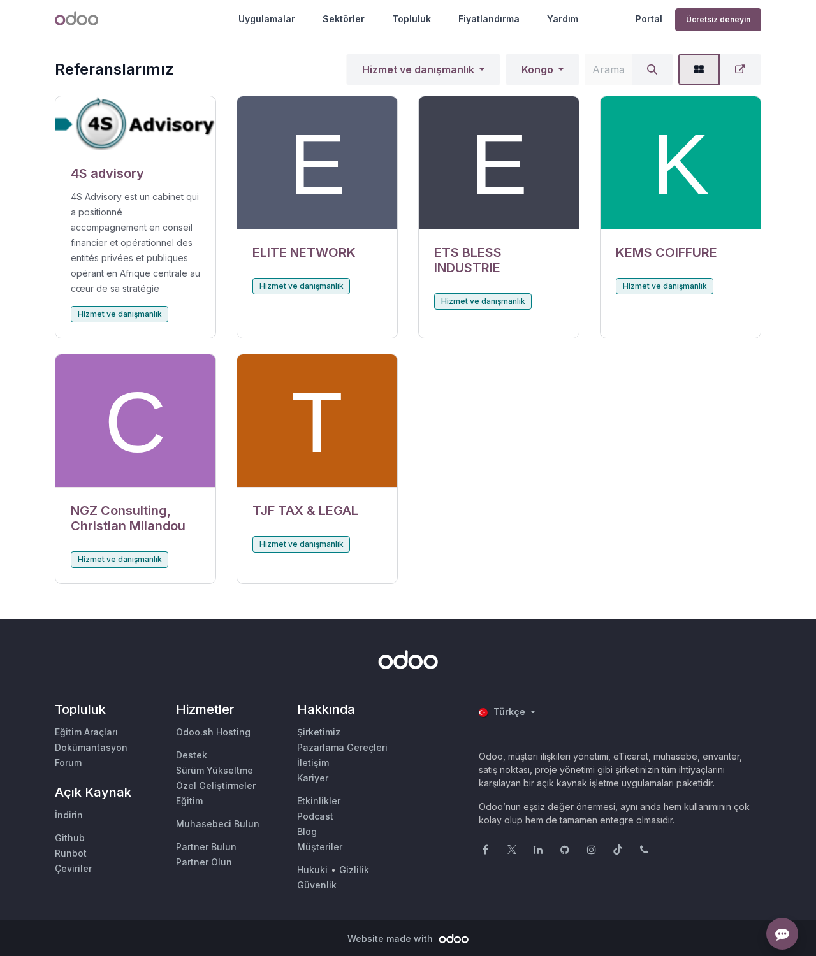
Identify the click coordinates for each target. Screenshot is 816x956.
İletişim (313, 762)
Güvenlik (317, 885)
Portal (649, 18)
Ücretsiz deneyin (718, 19)
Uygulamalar (266, 18)
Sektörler (344, 18)
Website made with (391, 938)
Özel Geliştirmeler (216, 785)
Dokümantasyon (91, 747)
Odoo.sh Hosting (213, 732)
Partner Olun (204, 862)
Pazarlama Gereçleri (342, 747)
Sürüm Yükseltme (214, 770)
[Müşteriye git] (135, 123)
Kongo (537, 69)
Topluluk (411, 18)
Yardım (562, 18)
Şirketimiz (318, 732)
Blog (307, 831)
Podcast (315, 816)
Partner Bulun (206, 846)
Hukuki (312, 869)
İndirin (69, 814)
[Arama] (652, 69)
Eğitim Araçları (86, 732)
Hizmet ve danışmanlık (418, 69)
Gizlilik (354, 869)
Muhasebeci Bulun (217, 823)
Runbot (71, 853)
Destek (191, 755)
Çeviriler (73, 868)
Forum (68, 762)
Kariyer (312, 777)
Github (70, 837)
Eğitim (189, 800)
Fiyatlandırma (489, 18)
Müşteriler (319, 846)
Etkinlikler (318, 800)
